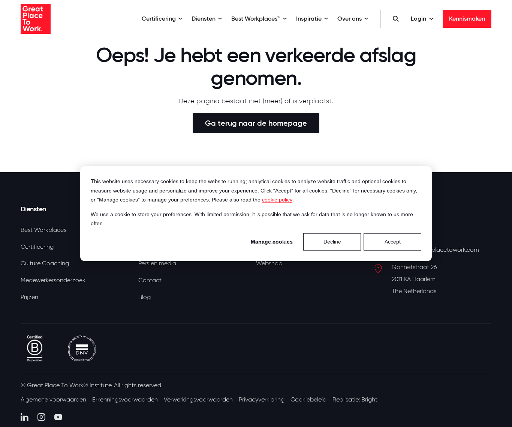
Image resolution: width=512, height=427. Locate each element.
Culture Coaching (45, 263)
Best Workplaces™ (255, 18)
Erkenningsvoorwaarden (125, 400)
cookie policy (277, 200)
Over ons (349, 18)
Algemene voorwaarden (53, 400)
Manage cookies (272, 242)
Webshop (269, 263)
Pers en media (157, 263)
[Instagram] (41, 417)
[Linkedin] (24, 417)
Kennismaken (467, 18)
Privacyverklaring (261, 400)
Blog (144, 297)
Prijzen (29, 297)
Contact (150, 280)
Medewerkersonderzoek (53, 280)
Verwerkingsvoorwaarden (198, 400)
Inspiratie (309, 18)
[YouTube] (58, 417)
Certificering (159, 18)
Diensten (204, 18)
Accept (393, 242)
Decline (332, 242)
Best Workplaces (43, 230)
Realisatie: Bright (354, 400)
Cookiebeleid (308, 400)
